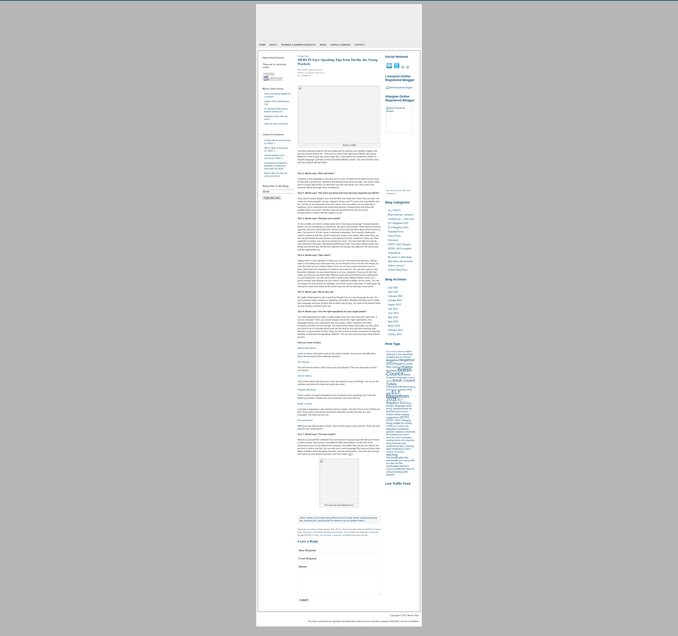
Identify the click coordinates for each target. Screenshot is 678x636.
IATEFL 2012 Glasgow (398, 420)
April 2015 (393, 292)
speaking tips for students (330, 520)
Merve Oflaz (270, 148)
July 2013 (393, 308)
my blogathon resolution (397, 427)
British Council (399, 372)
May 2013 (393, 317)
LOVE (389, 426)
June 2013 (393, 313)
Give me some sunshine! (276, 124)
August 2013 (394, 304)
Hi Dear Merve (271, 140)
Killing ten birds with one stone (276, 117)
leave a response (334, 535)
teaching (391, 454)
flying (409, 403)
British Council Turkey (400, 382)
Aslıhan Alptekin (272, 155)
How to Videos (304, 376)
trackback (348, 535)
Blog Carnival (393, 367)
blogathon (392, 360)
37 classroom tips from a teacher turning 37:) (276, 110)
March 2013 (394, 325)
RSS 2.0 (311, 535)
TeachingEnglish (395, 457)
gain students (402, 411)
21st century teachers (395, 351)
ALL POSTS (367, 529)
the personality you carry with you (400, 460)
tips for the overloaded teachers (397, 464)
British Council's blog (398, 376)
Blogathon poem (403, 363)
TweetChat (390, 469)
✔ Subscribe (269, 74)
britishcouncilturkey (397, 386)
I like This (303, 56)
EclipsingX (402, 390)
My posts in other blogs (312, 532)
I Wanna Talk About (307, 390)
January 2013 (395, 334)
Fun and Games (305, 420)
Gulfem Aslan (393, 414)
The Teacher (304, 362)
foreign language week (399, 405)
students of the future (395, 452)
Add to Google (276, 78)
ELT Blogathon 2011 (397, 396)
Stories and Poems (307, 348)
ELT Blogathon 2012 (396, 401)
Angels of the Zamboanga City (276, 102)
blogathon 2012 (400, 361)
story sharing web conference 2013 (400, 447)
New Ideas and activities (333, 532)
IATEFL (405, 417)
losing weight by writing (399, 423)
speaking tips (310, 520)
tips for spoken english (354, 520)
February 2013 (395, 330)
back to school (402, 357)
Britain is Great (305, 404)
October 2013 (395, 300)
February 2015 (395, 296)
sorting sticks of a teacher (400, 440)
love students (399, 426)
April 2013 (393, 321)
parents (390, 431)
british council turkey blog (319, 518)
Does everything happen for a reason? (277, 95)
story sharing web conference (396, 444)
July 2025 (393, 287)
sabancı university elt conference (400, 433)
